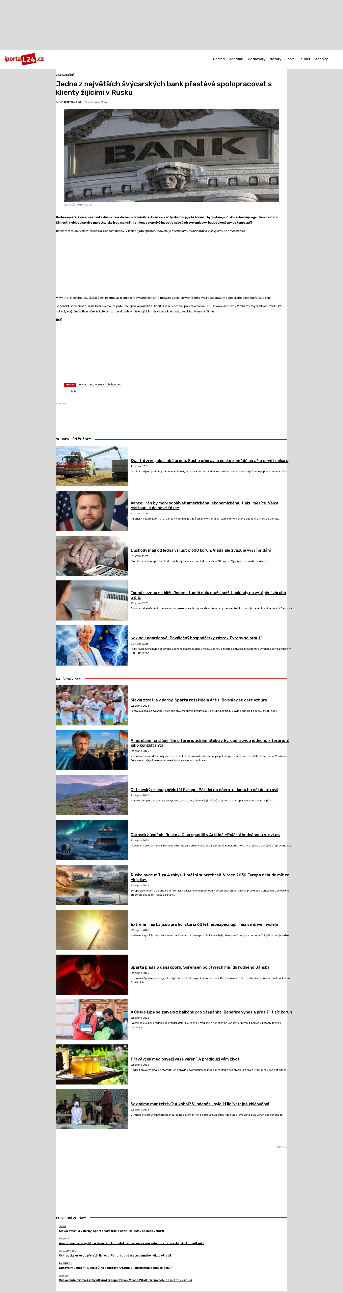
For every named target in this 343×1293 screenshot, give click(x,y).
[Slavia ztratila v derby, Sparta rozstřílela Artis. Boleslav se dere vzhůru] (92, 705)
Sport (62, 1226)
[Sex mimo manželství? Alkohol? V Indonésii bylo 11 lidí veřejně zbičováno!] (92, 1109)
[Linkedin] (134, 391)
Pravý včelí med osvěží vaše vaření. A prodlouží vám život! (186, 1059)
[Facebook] (91, 391)
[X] (105, 391)
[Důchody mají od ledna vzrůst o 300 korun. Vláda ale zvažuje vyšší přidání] (92, 556)
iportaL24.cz (72, 102)
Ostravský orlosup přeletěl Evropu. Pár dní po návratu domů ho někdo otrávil (204, 789)
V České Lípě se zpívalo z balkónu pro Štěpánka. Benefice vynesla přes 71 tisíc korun (211, 1012)
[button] (336, 59)
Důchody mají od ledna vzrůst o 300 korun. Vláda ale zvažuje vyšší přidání (201, 550)
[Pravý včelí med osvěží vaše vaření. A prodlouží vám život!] (92, 1064)
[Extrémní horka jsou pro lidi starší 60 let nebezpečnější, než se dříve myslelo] (92, 930)
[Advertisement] (171, 264)
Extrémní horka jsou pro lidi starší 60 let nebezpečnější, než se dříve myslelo (204, 924)
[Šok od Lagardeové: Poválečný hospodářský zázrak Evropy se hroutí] (92, 645)
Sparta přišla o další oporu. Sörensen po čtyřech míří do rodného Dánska (200, 967)
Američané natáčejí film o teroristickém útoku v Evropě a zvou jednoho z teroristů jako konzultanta (131, 1243)
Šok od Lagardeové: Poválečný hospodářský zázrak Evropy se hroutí (196, 638)
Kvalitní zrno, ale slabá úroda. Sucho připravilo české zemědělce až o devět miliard (209, 460)
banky (82, 384)
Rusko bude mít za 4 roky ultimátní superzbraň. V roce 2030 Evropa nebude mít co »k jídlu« (125, 1280)
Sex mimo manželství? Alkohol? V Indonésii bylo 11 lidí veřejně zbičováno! (200, 1104)
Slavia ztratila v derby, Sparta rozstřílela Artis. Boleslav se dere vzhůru (199, 700)
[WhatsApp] (120, 391)
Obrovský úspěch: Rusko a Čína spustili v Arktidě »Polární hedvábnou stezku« (205, 834)
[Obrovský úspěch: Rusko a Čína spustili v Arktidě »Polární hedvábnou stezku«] (92, 840)
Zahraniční (65, 75)
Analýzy (63, 1276)
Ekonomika (97, 384)
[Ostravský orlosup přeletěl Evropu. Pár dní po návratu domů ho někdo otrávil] (92, 795)
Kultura (64, 1239)
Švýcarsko (114, 384)
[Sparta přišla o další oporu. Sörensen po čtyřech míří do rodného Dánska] (92, 975)
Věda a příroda (68, 1251)
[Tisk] (148, 391)
